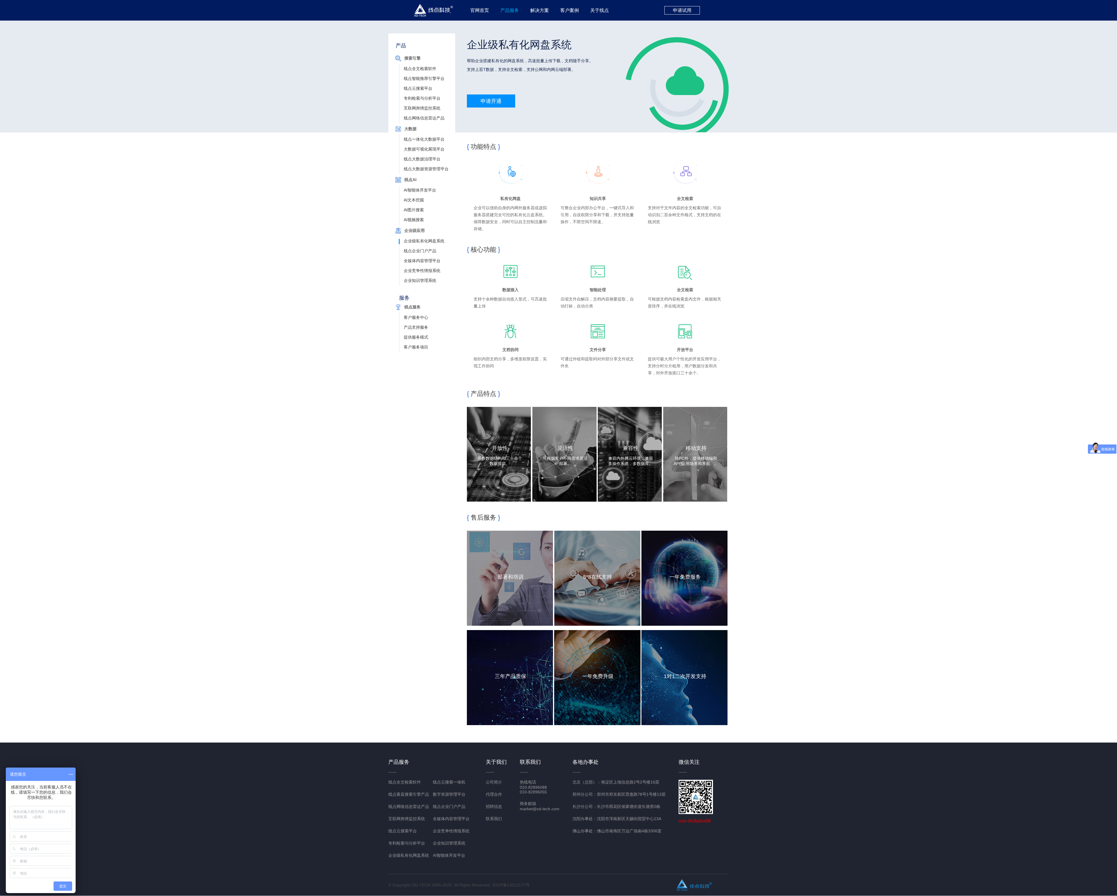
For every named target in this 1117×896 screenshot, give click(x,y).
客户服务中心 (416, 317)
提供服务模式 (416, 337)
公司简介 (494, 782)
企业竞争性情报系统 (422, 270)
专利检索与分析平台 (422, 98)
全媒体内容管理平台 (422, 260)
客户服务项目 (416, 347)
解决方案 (539, 10)
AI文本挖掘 (414, 200)
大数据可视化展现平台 (424, 149)
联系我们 (494, 818)
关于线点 (599, 10)
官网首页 (479, 10)
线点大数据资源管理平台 (426, 169)
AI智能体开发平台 (420, 190)
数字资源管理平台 (449, 794)
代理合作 (494, 794)
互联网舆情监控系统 (422, 108)
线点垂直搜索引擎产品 (408, 794)
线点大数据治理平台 (422, 159)
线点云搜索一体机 (449, 782)
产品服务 (509, 10)
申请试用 (682, 10)
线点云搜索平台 (418, 88)
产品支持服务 (416, 327)
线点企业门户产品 (420, 250)
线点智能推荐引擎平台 (424, 78)
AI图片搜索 (414, 210)
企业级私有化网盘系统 (424, 241)
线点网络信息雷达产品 (424, 118)
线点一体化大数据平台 (424, 139)
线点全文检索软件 (420, 68)
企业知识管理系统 (420, 280)
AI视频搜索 (414, 219)
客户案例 (569, 10)
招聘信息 (494, 806)
